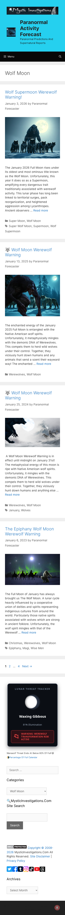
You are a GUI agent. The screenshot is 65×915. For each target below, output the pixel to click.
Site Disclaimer (40, 856)
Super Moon (17, 221)
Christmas (15, 643)
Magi (25, 648)
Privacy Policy (16, 860)
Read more (40, 210)
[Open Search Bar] (60, 57)
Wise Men (37, 648)
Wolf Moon (34, 221)
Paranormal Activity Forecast (34, 28)
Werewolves (17, 374)
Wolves (25, 510)
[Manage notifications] (57, 907)
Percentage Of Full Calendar (23, 757)
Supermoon (41, 226)
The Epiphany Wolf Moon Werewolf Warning (29, 531)
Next (27, 666)
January (14, 510)
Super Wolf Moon (20, 226)
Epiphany (15, 648)
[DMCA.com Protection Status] (17, 847)
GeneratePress (33, 909)
